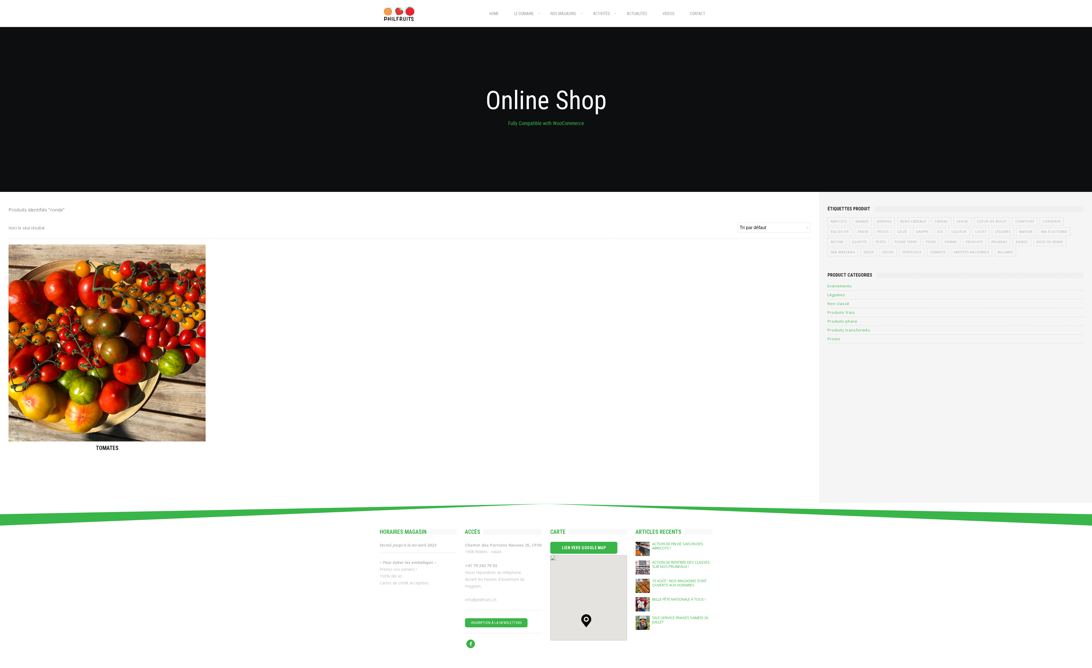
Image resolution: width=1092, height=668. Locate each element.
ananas (861, 221)
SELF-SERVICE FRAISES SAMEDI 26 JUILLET (680, 620)
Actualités (637, 13)
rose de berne (1050, 242)
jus (940, 232)
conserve (1052, 221)
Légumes (1003, 232)
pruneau (999, 242)
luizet (980, 232)
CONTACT (697, 13)
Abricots (839, 221)
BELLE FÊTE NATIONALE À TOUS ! (679, 599)
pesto (881, 242)
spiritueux (912, 252)
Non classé (838, 303)
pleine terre (906, 242)
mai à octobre (1054, 232)
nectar (837, 242)
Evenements (840, 286)
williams (1005, 252)
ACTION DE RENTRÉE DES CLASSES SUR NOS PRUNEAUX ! (681, 564)
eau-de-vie (840, 232)
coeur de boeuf (992, 221)
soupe (888, 252)
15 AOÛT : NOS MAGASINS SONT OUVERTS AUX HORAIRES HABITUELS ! (679, 583)
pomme (951, 242)
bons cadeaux (913, 221)
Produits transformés (849, 330)
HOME (494, 13)
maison (1026, 232)
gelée (902, 232)
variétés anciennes (971, 252)
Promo (834, 338)
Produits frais (841, 312)
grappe (922, 232)
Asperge (884, 221)
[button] (586, 620)
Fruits (883, 232)
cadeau (941, 221)
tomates (937, 252)
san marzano (843, 252)
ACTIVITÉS (601, 13)
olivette (859, 242)
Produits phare (842, 321)
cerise (962, 221)
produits (974, 242)
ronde (1022, 242)
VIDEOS (669, 13)
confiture (1024, 221)
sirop (869, 252)
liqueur (959, 232)
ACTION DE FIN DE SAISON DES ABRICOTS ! (677, 546)
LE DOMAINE (524, 13)
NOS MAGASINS (563, 13)
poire (931, 242)
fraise (863, 232)
